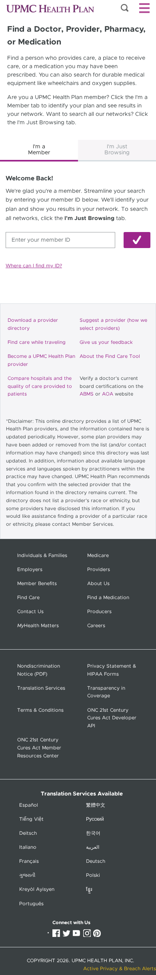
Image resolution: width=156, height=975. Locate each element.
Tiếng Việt (31, 819)
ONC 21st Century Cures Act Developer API (111, 718)
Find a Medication (108, 597)
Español (28, 805)
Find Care (28, 597)
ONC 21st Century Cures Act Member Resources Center (39, 748)
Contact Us (30, 611)
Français (29, 861)
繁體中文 (95, 805)
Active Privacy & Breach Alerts (119, 968)
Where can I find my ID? (34, 265)
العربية (92, 847)
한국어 (93, 833)
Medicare (98, 555)
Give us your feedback (106, 342)
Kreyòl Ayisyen (36, 889)
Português (31, 903)
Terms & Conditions (40, 710)
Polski (93, 875)
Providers (98, 569)
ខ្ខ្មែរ (89, 889)
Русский (95, 819)
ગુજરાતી (27, 875)
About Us (98, 583)
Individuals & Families (42, 555)
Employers (29, 569)
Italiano (27, 847)
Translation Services (41, 688)
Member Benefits (37, 583)
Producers (99, 611)
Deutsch (95, 861)
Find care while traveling (37, 342)
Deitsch (28, 833)
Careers (96, 625)
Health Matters (38, 625)
